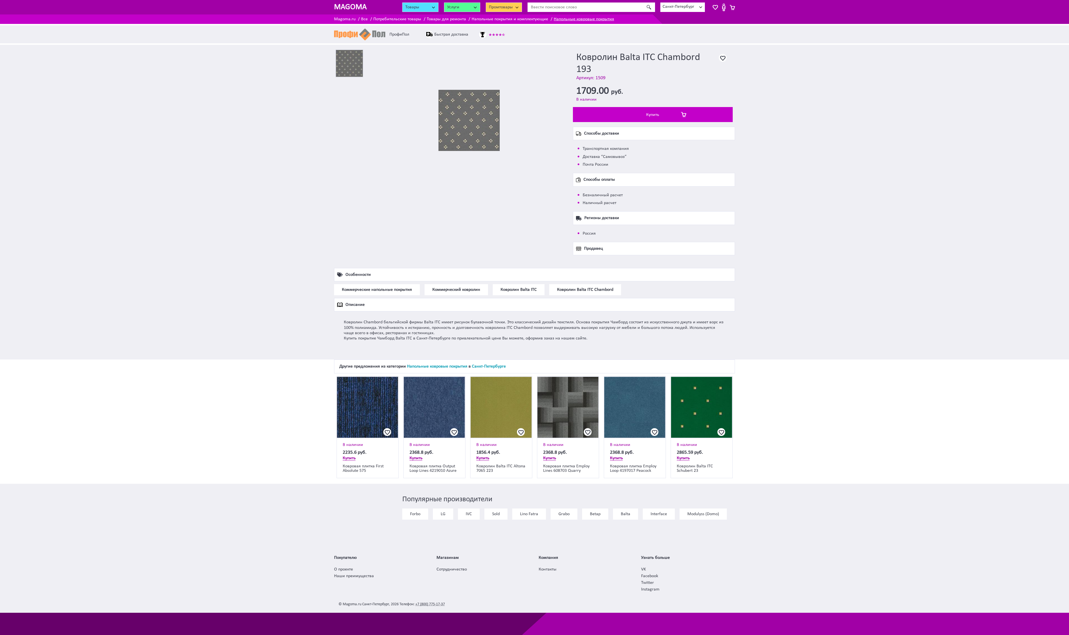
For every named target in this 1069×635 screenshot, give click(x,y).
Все (364, 19)
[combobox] (682, 7)
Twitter (647, 583)
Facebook (649, 576)
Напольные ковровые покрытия (584, 19)
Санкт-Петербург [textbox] (678, 6)
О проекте (343, 569)
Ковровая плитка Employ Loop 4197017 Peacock (633, 468)
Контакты (547, 569)
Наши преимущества (354, 576)
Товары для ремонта (446, 19)
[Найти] (649, 7)
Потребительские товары (397, 19)
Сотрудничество (452, 569)
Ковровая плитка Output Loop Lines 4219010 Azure (433, 468)
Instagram (650, 589)
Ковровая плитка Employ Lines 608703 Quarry (566, 468)
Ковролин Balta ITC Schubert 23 (695, 468)
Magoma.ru (344, 19)
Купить (652, 115)
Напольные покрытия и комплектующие (510, 19)
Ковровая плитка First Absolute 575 (363, 468)
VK (643, 569)
